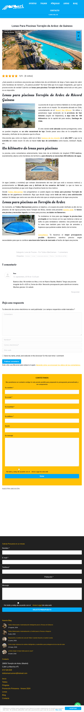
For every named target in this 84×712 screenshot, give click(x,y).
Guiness (27, 256)
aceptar (73, 708)
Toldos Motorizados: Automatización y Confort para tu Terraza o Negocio (29, 631)
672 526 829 (7, 670)
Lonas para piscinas (42, 256)
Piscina (52, 256)
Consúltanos (43, 235)
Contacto (5, 698)
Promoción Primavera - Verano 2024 (16, 688)
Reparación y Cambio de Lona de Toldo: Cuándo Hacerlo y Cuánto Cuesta (30, 638)
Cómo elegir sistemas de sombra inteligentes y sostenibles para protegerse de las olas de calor (36, 644)
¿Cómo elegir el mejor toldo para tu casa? (20, 651)
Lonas (33, 256)
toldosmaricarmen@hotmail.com (14, 673)
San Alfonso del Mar (61, 256)
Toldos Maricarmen (15, 192)
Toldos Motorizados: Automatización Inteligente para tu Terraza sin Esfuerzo (30, 625)
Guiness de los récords (50, 138)
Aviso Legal (36, 472)
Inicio (4, 679)
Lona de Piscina (9, 32)
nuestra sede (68, 210)
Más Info (58, 710)
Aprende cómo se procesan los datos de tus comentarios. (58, 365)
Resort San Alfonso (63, 110)
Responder (75, 292)
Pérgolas (5, 685)
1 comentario (63, 252)
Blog (4, 695)
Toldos (4, 682)
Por (47, 252)
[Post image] (4, 626)
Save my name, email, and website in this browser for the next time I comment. (34, 356)
